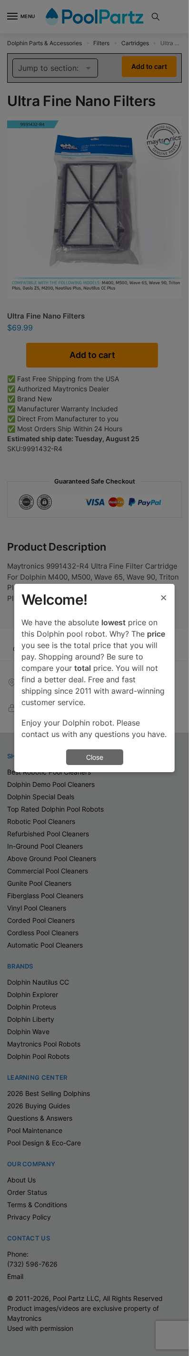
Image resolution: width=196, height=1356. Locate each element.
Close (94, 757)
